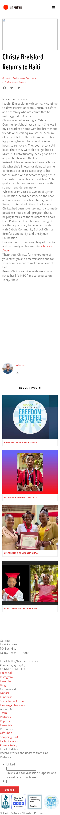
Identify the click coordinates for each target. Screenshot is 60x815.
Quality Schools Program (15, 82)
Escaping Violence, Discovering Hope (25, 497)
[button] (53, 7)
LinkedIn (11, 764)
